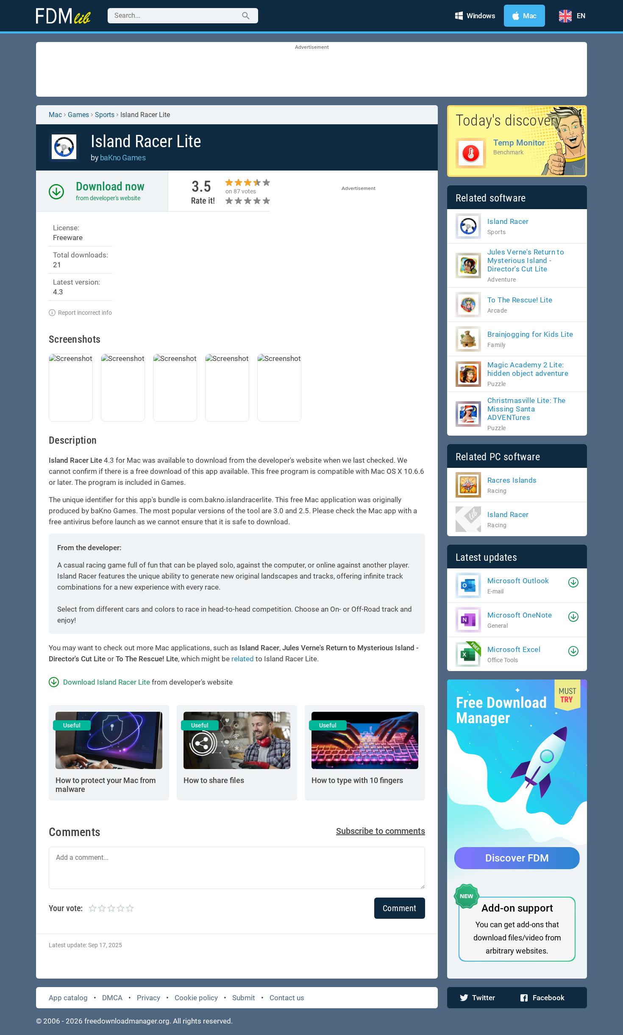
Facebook (549, 997)
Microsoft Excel (513, 649)
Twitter (483, 997)
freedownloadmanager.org (127, 1021)
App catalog (68, 997)
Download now (110, 186)
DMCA (112, 997)
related (242, 659)
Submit (243, 997)
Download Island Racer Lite (106, 682)
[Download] (573, 582)
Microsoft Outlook (518, 580)
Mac (55, 115)
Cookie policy (196, 997)
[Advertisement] (311, 70)
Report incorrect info (85, 312)
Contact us (287, 997)
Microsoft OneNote (519, 615)
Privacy (148, 997)
